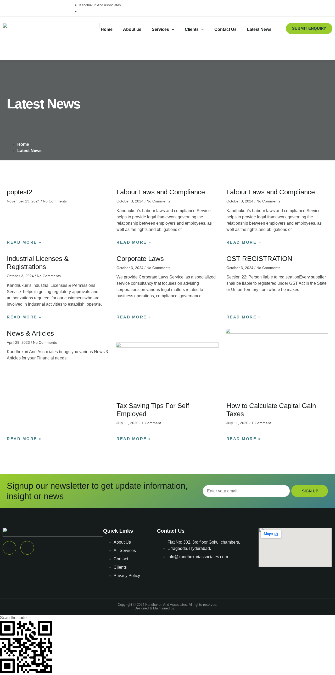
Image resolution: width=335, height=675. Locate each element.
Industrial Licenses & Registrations (38, 263)
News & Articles (30, 333)
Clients (192, 29)
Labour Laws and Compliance (160, 192)
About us (132, 29)
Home (107, 29)
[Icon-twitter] (10, 7)
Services (160, 29)
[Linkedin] (29, 7)
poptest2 (19, 192)
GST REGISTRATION (259, 259)
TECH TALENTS (188, 608)
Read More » (24, 242)
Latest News (259, 29)
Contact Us (225, 29)
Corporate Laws (140, 259)
